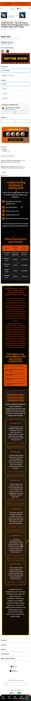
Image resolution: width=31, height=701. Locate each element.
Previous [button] (1, 4)
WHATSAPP (21, 698)
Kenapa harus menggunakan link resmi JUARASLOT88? (14, 375)
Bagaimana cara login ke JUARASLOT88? (14, 366)
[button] (1, 8)
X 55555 (4, 93)
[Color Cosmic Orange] (2, 51)
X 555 (3, 84)
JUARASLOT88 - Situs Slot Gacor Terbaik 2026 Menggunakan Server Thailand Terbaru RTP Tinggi (15, 4)
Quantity (3, 117)
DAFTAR (15, 698)
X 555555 (5, 98)
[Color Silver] (12, 51)
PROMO (3, 698)
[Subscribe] (25, 684)
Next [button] (29, 4)
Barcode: (10, 29)
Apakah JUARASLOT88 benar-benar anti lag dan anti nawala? (15, 370)
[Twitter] (4, 176)
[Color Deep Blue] (7, 51)
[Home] (12, 9)
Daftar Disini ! (15, 5)
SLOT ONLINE (5, 70)
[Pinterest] (7, 176)
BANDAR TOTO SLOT (7, 75)
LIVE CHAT (26, 698)
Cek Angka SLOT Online (15, 139)
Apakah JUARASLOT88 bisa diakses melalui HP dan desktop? (15, 379)
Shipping (8, 38)
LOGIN (9, 698)
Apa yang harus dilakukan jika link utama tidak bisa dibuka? (14, 384)
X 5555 (4, 89)
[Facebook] (2, 176)
